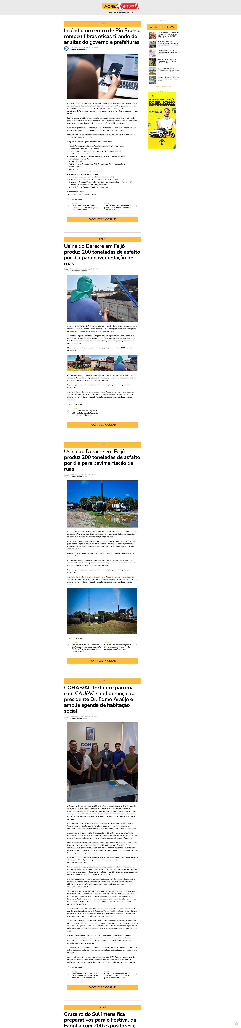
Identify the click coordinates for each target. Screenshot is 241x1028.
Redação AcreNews (79, 49)
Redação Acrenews (79, 271)
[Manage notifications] (236, 1023)
